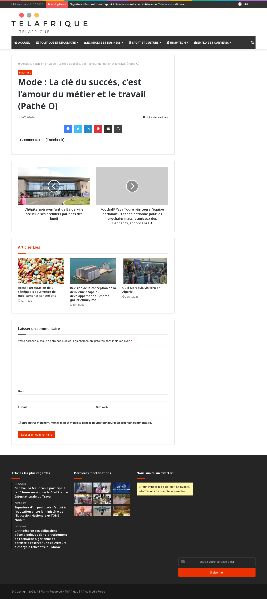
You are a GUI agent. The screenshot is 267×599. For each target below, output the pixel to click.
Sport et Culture (145, 42)
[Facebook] (68, 129)
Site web (102, 407)
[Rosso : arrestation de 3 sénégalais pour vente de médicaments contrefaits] (41, 271)
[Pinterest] (98, 129)
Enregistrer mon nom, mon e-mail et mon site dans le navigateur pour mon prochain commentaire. (86, 422)
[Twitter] (78, 129)
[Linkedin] (88, 129)
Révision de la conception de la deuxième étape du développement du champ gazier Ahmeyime (93, 294)
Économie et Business (104, 42)
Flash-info (39, 63)
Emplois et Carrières (213, 42)
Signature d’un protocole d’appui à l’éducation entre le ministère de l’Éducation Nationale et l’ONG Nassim (138, 4)
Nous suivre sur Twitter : (155, 473)
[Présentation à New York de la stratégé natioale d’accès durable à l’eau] (83, 511)
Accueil (24, 42)
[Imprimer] (118, 129)
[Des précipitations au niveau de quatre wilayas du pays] (121, 499)
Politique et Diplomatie (57, 42)
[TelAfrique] (50, 22)
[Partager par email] (108, 129)
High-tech (177, 42)
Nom (21, 391)
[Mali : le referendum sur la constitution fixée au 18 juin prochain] (102, 499)
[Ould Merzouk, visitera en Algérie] (145, 271)
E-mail (22, 407)
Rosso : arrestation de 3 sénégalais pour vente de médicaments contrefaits (37, 292)
